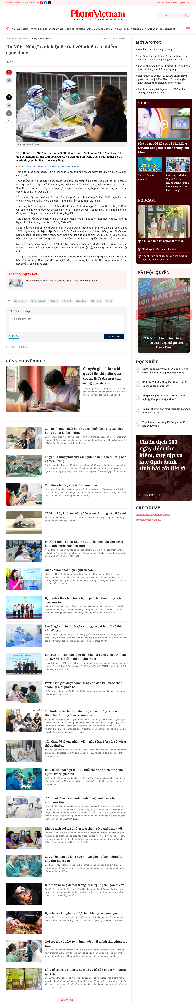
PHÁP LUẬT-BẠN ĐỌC (154, 29)
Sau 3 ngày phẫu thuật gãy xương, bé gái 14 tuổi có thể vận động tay (83, 628)
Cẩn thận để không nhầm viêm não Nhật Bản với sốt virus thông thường (85, 743)
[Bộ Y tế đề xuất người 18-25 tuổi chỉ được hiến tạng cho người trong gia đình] (24, 779)
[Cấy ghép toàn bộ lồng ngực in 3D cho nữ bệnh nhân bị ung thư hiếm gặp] (24, 866)
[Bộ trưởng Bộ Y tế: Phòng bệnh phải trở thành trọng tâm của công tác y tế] (24, 607)
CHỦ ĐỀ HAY (148, 507)
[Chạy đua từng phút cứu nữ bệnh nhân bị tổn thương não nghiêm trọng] (24, 466)
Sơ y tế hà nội (20, 301)
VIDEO (144, 103)
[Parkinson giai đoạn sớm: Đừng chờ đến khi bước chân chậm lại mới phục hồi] (24, 692)
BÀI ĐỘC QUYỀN (153, 272)
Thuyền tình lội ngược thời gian (163, 241)
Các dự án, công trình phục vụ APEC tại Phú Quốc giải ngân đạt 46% (162, 91)
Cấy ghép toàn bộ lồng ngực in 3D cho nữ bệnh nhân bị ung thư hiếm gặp (83, 859)
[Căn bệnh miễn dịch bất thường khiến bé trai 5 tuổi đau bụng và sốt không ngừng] (24, 438)
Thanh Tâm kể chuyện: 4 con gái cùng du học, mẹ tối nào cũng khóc (165, 257)
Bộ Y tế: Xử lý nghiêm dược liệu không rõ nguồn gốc (81, 913)
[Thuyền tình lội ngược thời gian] (164, 221)
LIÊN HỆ (186, 3)
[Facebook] (45, 2)
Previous (138, 315)
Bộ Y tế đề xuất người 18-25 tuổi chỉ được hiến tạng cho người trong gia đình (84, 772)
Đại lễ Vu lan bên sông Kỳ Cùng (155, 49)
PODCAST (147, 200)
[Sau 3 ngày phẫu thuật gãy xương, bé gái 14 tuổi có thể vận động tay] (24, 635)
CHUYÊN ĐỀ (170, 29)
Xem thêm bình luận (17, 347)
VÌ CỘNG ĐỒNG (137, 29)
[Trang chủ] (8, 29)
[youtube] (41, 2)
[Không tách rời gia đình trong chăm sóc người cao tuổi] (24, 838)
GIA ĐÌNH (60, 29)
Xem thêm (66, 1000)
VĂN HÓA (91, 29)
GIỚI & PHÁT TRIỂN (31, 29)
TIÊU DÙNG (80, 29)
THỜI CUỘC (17, 29)
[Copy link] (9, 121)
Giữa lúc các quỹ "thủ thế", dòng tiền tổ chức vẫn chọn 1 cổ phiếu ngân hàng (165, 370)
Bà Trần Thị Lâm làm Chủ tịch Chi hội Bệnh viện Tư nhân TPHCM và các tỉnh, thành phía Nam (85, 657)
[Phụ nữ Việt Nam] (98, 15)
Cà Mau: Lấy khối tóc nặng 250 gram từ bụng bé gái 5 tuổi (85, 513)
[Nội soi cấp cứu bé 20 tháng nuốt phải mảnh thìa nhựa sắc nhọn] (24, 951)
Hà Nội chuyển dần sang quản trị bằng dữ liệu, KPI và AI (166, 410)
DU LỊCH (109, 29)
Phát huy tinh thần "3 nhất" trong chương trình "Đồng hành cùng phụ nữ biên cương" (177, 183)
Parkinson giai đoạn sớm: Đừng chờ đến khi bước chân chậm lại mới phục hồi (83, 685)
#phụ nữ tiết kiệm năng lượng (153, 514)
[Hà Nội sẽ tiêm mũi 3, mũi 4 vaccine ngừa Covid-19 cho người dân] (16, 283)
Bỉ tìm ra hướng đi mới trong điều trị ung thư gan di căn (84, 885)
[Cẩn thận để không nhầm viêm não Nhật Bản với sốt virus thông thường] (24, 751)
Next (189, 315)
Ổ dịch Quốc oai (38, 301)
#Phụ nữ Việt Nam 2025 (149, 519)
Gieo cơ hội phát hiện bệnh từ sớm (69, 570)
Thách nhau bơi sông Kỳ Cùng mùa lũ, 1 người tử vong (165, 424)
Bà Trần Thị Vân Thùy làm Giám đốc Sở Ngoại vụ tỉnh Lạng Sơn (164, 384)
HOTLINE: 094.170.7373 (167, 3)
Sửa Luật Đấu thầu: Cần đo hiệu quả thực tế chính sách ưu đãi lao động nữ (164, 342)
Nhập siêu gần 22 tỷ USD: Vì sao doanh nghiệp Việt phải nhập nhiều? (164, 397)
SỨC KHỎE (69, 29)
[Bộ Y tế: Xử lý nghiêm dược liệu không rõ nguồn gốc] (24, 922)
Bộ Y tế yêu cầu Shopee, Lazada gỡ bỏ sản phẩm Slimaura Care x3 (85, 972)
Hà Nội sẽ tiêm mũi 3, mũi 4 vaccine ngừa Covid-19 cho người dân (48, 166)
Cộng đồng (81, 301)
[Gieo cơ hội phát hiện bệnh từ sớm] (24, 579)
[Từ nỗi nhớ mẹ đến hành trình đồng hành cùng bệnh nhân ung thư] (24, 807)
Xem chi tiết (149, 495)
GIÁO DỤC (100, 29)
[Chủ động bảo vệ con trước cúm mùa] (24, 494)
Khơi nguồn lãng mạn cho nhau (159, 249)
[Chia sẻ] (9, 105)
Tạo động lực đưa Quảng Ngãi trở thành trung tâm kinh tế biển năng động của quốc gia (163, 57)
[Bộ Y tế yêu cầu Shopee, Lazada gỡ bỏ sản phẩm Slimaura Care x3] (24, 979)
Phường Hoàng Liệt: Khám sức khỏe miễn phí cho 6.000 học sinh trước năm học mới (84, 544)
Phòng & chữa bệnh (40, 38)
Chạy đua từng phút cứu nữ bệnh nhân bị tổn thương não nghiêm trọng (85, 459)
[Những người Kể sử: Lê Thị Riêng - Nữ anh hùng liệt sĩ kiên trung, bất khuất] (164, 124)
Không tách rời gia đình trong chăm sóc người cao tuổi (83, 828)
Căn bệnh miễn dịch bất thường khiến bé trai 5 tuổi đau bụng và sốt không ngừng (84, 431)
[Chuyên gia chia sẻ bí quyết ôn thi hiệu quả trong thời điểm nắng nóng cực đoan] (43, 389)
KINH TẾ (43, 29)
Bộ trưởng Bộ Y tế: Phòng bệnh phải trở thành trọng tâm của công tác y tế (84, 600)
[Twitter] (9, 97)
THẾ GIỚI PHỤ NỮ (122, 29)
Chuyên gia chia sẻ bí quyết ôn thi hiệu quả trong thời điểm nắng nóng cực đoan (102, 376)
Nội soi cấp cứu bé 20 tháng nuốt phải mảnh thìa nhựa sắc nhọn (86, 943)
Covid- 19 (67, 301)
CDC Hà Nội (96, 301)
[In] (9, 113)
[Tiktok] (49, 2)
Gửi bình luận (114, 336)
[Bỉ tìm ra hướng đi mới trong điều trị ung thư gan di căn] (24, 894)
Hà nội (109, 301)
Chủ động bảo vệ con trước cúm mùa (71, 485)
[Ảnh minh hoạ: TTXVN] (71, 107)
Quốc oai (54, 301)
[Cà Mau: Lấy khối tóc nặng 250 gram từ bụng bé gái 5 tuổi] (24, 522)
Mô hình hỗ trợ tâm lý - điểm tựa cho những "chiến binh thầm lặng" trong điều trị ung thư (84, 713)
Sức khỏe (23, 38)
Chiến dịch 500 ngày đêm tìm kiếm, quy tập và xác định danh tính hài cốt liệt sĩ (162, 455)
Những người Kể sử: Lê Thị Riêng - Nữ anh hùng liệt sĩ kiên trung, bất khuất (163, 148)
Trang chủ (11, 38)
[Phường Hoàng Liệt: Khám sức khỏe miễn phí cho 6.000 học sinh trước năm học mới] (24, 551)
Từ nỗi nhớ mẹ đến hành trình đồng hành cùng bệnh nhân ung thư (82, 800)
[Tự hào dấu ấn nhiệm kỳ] (150, 164)
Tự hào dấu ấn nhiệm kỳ (146, 177)
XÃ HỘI (52, 29)
